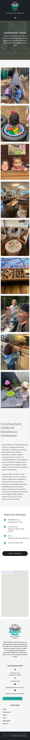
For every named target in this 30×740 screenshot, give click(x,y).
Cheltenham (10, 13)
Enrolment (6, 721)
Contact (5, 723)
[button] (15, 18)
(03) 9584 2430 (19, 13)
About (5, 715)
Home (4, 709)
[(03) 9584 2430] (15, 678)
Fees (4, 718)
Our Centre (7, 712)
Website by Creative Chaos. (19, 736)
